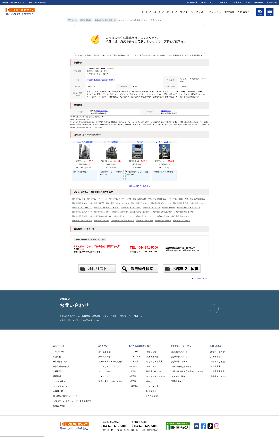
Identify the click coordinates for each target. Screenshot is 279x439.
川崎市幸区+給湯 (78, 199)
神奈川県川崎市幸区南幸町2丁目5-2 (101, 80)
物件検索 (194, 2)
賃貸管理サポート (179, 361)
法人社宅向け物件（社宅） (110, 381)
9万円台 (133, 381)
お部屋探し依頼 (217, 361)
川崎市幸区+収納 (168, 208)
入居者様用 (215, 356)
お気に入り (208, 2)
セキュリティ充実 (154, 361)
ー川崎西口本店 (60, 361)
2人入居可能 (152, 396)
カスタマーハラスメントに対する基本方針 (72, 401)
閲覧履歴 (223, 2)
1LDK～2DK (135, 356)
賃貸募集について (179, 351)
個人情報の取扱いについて (65, 396)
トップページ (59, 351)
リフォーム (186, 11)
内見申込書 (215, 366)
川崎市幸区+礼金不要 (163, 221)
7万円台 (133, 371)
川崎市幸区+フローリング (82, 208)
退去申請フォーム (218, 376)
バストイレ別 (152, 386)
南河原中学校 (166, 111)
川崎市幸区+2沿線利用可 (140, 212)
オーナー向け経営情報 (181, 366)
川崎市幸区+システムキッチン (117, 203)
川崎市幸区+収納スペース (82, 212)
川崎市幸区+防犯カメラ (179, 216)
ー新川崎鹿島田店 (61, 366)
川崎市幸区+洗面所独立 (157, 199)
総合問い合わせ (217, 351)
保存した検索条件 (255, 2)
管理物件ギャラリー (180, 381)
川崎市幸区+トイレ (79, 203)
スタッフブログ (60, 386)
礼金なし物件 (152, 351)
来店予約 (273, 2)
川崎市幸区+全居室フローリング (106, 208)
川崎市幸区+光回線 (101, 221)
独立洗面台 (151, 391)
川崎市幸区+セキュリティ (82, 221)
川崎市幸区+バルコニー (199, 203)
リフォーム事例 (178, 376)
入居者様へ (243, 11)
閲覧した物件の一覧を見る (139, 186)
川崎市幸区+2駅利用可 (119, 212)
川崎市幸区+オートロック (123, 216)
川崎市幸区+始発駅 (101, 212)
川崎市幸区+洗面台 (175, 199)
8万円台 (133, 376)
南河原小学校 (102, 111)
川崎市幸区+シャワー (117, 199)
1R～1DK (133, 351)
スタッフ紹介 (59, 381)
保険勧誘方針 (59, 406)
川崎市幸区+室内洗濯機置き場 (122, 221)
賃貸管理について (179, 356)
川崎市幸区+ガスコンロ (140, 203)
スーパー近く (152, 366)
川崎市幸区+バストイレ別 (97, 199)
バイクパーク (104, 376)
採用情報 (229, 11)
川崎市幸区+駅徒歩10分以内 (100, 216)
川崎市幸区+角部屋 (180, 203)
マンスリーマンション (208, 11)
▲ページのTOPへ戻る (200, 278)
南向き (149, 381)
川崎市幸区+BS (163, 216)
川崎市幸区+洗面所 (96, 203)
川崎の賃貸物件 (105, 356)
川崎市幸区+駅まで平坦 (183, 212)
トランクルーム (105, 371)
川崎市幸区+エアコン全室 (131, 208)
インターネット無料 (155, 376)
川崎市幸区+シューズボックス (188, 208)
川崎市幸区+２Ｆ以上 (181, 221)
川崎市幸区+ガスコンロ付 (161, 203)
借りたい (146, 11)
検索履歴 (237, 2)
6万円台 (133, 366)
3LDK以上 (134, 361)
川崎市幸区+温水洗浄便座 (195, 199)
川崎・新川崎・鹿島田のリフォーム (187, 371)
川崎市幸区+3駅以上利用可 (162, 212)
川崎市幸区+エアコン (151, 208)
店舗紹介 (57, 356)
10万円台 (133, 386)
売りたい (172, 11)
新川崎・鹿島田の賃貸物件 (110, 361)
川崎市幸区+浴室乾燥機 (136, 199)
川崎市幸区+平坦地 (79, 216)
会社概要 (57, 371)
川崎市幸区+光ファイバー (145, 216)
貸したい (159, 11)
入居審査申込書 (217, 371)
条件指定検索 (104, 351)
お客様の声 (58, 391)
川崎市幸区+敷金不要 (144, 221)
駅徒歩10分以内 (153, 371)
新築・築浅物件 (153, 356)
